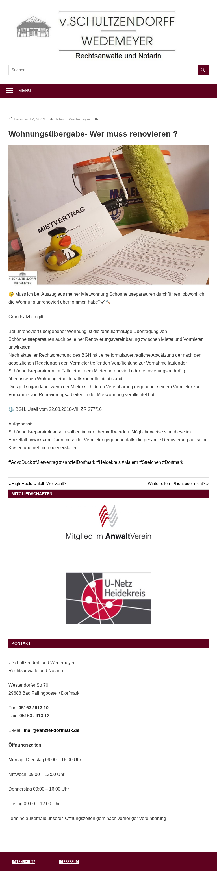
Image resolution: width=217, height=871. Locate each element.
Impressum (69, 862)
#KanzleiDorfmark (77, 462)
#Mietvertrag (45, 462)
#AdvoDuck (20, 462)
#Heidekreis (108, 462)
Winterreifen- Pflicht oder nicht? (176, 483)
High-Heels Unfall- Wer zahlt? (38, 483)
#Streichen (150, 462)
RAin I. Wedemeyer (73, 119)
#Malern (130, 462)
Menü (24, 90)
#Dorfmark (172, 462)
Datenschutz (23, 862)
